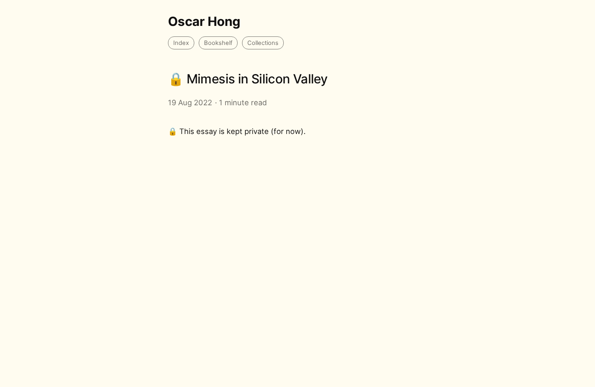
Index (181, 43)
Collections (262, 43)
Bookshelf (218, 43)
